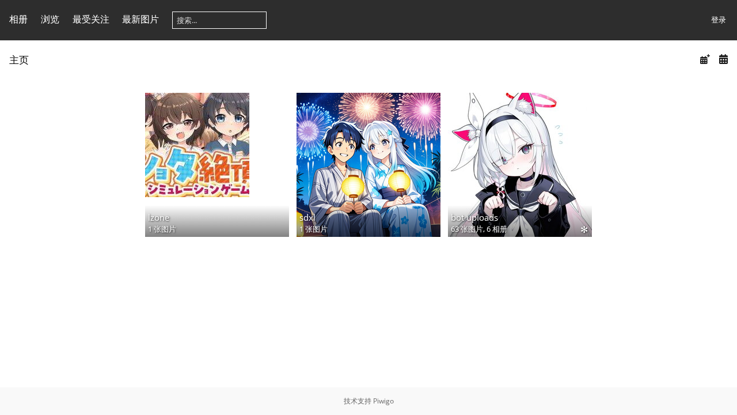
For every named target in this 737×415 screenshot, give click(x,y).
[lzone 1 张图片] (217, 145)
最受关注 (91, 19)
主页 (19, 59)
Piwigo (383, 401)
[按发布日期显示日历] (705, 59)
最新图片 (140, 19)
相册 (18, 19)
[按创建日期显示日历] (723, 59)
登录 (718, 19)
